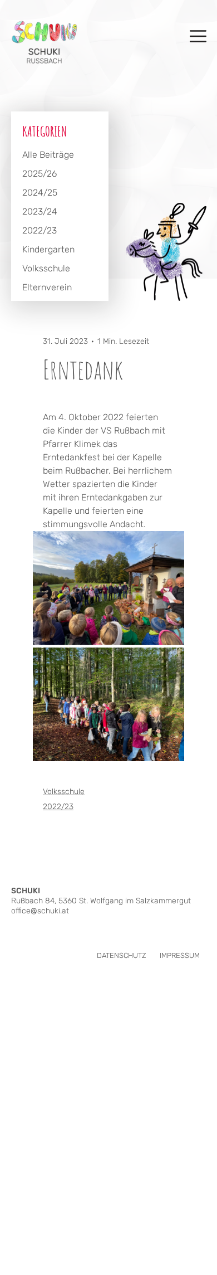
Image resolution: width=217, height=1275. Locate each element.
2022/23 (58, 806)
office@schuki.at (40, 911)
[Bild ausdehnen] (108, 588)
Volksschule (64, 791)
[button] (121, 955)
